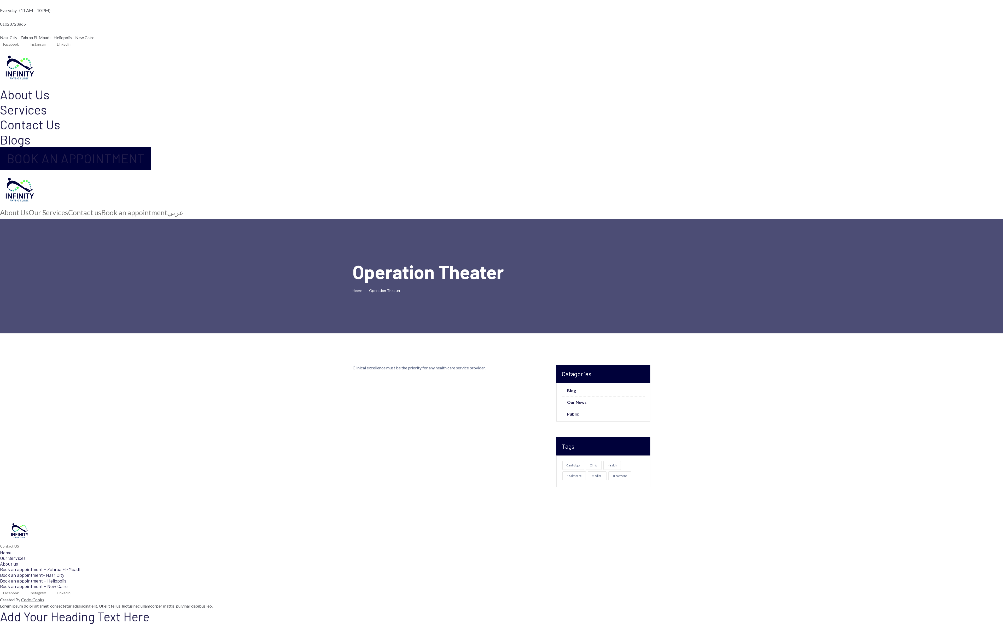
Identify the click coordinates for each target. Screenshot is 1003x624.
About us (9, 564)
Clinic (593, 465)
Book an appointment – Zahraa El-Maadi (40, 569)
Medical (597, 475)
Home (358, 290)
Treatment (620, 475)
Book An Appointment (76, 158)
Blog (571, 390)
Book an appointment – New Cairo (34, 586)
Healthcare (574, 475)
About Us (24, 94)
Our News (577, 402)
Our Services (48, 212)
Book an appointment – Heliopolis (33, 581)
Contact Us (30, 124)
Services (23, 109)
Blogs (15, 139)
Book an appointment (134, 212)
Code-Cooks (32, 599)
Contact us (84, 212)
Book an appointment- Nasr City (32, 575)
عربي (175, 212)
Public (573, 414)
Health (612, 465)
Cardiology (573, 465)
